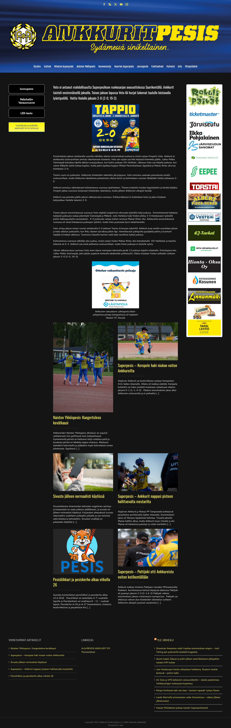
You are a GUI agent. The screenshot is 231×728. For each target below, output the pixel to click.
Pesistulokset (88, 652)
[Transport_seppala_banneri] (204, 154)
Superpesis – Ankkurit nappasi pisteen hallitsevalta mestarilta (145, 498)
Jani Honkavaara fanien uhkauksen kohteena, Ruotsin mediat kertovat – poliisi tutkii (186, 671)
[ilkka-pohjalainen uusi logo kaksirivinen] (204, 131)
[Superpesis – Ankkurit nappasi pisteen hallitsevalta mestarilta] (148, 472)
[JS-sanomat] (204, 141)
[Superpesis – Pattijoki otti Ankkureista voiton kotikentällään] (148, 548)
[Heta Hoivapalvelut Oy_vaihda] (204, 241)
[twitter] (115, 4)
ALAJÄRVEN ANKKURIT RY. (96, 648)
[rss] (110, 4)
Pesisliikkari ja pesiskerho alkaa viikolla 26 (81, 581)
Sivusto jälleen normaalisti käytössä (78, 496)
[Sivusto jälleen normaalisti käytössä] (83, 472)
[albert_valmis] (204, 194)
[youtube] (121, 4)
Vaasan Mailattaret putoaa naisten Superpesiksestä (182, 707)
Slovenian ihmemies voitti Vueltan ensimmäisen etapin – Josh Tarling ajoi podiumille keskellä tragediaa (187, 650)
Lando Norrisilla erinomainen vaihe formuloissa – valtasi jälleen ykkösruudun (188, 699)
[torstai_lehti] (204, 183)
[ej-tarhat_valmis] (204, 226)
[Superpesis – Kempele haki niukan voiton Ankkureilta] (148, 341)
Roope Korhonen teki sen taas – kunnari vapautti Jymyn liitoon (187, 690)
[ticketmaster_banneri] (204, 111)
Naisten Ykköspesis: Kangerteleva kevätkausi (77, 419)
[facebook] (104, 4)
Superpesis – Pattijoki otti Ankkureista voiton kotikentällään (146, 574)
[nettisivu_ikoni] (204, 87)
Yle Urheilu (165, 640)
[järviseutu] (204, 122)
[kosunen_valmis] (204, 273)
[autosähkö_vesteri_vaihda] (204, 210)
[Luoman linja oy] (204, 305)
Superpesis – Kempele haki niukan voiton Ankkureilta (147, 367)
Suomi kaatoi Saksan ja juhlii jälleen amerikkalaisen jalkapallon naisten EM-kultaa (187, 660)
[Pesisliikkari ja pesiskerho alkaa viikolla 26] (83, 551)
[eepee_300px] (204, 165)
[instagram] (127, 4)
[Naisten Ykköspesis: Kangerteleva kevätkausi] (83, 367)
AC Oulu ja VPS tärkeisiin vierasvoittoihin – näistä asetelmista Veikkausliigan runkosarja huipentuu (187, 681)
